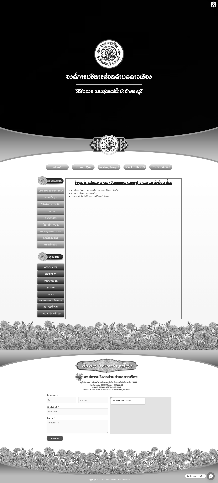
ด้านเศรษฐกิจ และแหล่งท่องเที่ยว (84, 193)
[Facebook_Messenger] (211, 476)
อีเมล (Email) (53, 407)
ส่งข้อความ (55, 438)
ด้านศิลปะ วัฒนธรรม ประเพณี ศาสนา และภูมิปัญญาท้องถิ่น (94, 190)
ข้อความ (51, 418)
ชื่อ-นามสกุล (52, 395)
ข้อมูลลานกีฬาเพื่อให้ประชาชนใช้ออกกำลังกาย (90, 196)
